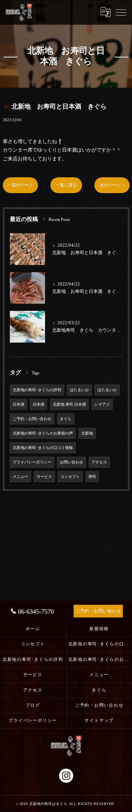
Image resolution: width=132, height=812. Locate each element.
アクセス (99, 462)
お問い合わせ (71, 462)
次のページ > (112, 185)
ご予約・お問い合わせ (32, 419)
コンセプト (70, 477)
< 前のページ (20, 185)
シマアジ (102, 404)
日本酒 (18, 404)
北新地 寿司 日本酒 (69, 404)
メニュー (20, 477)
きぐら (65, 419)
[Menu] (121, 12)
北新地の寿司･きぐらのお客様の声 (43, 433)
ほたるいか (79, 390)
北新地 (87, 433)
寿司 (92, 477)
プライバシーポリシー (32, 462)
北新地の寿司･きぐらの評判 (37, 390)
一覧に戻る (66, 185)
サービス (44, 477)
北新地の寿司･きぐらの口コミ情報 (43, 448)
